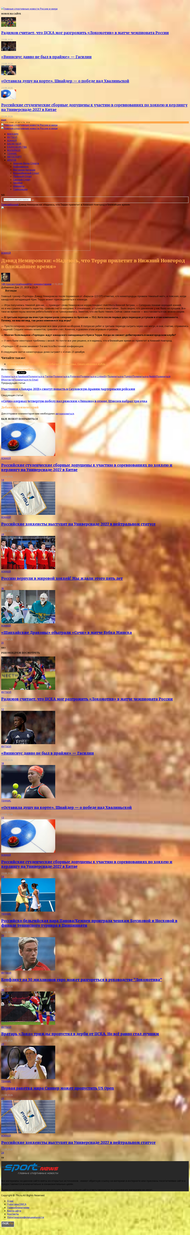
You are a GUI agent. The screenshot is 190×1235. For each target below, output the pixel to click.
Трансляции (20, 189)
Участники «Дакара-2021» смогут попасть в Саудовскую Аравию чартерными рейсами (68, 389)
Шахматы (18, 186)
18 (2, 763)
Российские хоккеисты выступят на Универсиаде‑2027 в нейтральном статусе (78, 524)
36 (2, 588)
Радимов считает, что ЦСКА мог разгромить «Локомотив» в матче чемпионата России (85, 32)
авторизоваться (65, 413)
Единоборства (17, 147)
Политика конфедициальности (25, 1217)
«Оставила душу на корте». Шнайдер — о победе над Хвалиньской (65, 81)
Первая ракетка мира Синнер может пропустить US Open (57, 1088)
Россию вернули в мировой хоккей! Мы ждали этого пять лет (62, 578)
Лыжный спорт (22, 176)
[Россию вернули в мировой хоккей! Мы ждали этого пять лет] (28, 568)
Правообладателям (18, 1207)
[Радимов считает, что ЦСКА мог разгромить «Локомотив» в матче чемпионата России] (8, 26)
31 (2, 642)
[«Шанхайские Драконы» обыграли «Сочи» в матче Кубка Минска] (28, 622)
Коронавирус (21, 166)
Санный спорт (21, 179)
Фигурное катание (24, 169)
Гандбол (18, 182)
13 (2, 817)
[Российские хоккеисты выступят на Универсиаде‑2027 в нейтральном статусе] (28, 514)
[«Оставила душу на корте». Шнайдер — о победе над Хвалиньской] (8, 74)
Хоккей (12, 140)
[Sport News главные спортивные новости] (31, 1174)
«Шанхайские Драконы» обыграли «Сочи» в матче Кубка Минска (66, 632)
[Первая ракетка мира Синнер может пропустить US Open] (28, 1078)
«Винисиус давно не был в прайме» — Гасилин (46, 57)
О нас (10, 1201)
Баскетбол (14, 143)
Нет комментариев (39, 284)
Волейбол (13, 150)
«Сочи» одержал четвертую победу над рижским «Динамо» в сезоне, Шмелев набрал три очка (74, 401)
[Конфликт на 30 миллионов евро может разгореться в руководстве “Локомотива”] (28, 969)
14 (2, 480)
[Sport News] (29, 8)
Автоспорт (14, 156)
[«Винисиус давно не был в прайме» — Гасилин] (8, 50)
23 (2, 1044)
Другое (11, 160)
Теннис (12, 153)
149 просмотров (10, 284)
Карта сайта (14, 1210)
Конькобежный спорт (26, 173)
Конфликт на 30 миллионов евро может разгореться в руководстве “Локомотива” (81, 979)
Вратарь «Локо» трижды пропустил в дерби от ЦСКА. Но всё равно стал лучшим (80, 1034)
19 (2, 935)
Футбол (12, 137)
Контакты (13, 1214)
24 (2, 534)
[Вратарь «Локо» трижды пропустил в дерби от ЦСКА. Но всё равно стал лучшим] (28, 1024)
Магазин (12, 134)
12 (2, 709)
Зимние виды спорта (26, 163)
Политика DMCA (16, 1204)
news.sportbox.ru (26, 369)
